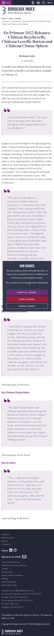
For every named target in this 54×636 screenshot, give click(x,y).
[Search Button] (43, 3)
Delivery (5, 578)
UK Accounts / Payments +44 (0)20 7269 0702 (21, 594)
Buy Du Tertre (8, 462)
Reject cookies (27, 299)
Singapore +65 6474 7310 (12, 607)
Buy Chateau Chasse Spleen (15, 392)
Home (4, 18)
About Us (5, 534)
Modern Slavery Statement (12, 575)
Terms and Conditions (11, 562)
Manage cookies (27, 306)
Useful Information (9, 582)
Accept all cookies (26, 292)
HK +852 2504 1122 (10, 604)
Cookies (5, 569)
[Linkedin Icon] (10, 550)
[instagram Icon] (15, 550)
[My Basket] (38, 3)
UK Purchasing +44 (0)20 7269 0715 (17, 600)
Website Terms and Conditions (14, 565)
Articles (18, 18)
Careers (5, 541)
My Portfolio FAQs (9, 585)
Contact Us (6, 544)
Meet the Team (8, 538)
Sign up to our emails (12, 556)
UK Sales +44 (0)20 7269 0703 (15, 597)
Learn (11, 18)
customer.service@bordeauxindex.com (18, 590)
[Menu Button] (6, 2)
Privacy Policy (7, 572)
